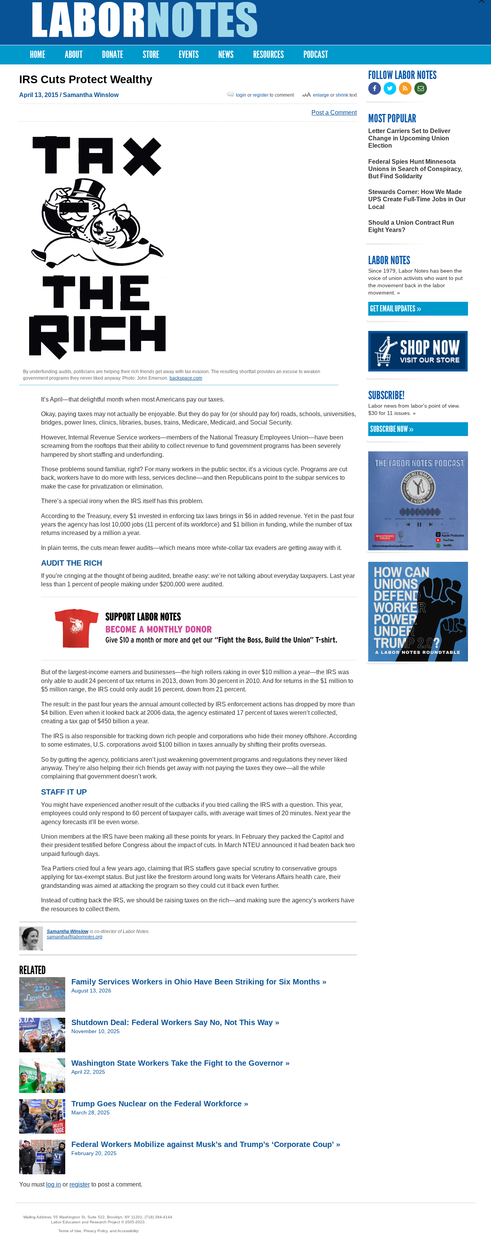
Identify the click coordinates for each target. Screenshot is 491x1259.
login (241, 95)
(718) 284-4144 (158, 1217)
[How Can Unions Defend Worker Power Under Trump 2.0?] (418, 658)
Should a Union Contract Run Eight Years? (411, 226)
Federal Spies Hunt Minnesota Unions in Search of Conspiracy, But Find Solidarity (415, 168)
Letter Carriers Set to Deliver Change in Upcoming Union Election (409, 138)
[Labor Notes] (144, 20)
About (73, 55)
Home (37, 55)
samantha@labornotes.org (74, 937)
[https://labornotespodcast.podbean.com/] (418, 547)
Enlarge (321, 95)
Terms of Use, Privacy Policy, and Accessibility (98, 1231)
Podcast (315, 55)
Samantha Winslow (91, 95)
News (226, 55)
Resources (268, 55)
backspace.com (186, 378)
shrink (342, 95)
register (261, 95)
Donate (112, 55)
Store (151, 55)
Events (189, 55)
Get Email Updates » (395, 309)
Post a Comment (334, 112)
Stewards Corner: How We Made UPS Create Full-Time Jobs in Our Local (417, 199)
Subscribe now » (392, 429)
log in (53, 1184)
